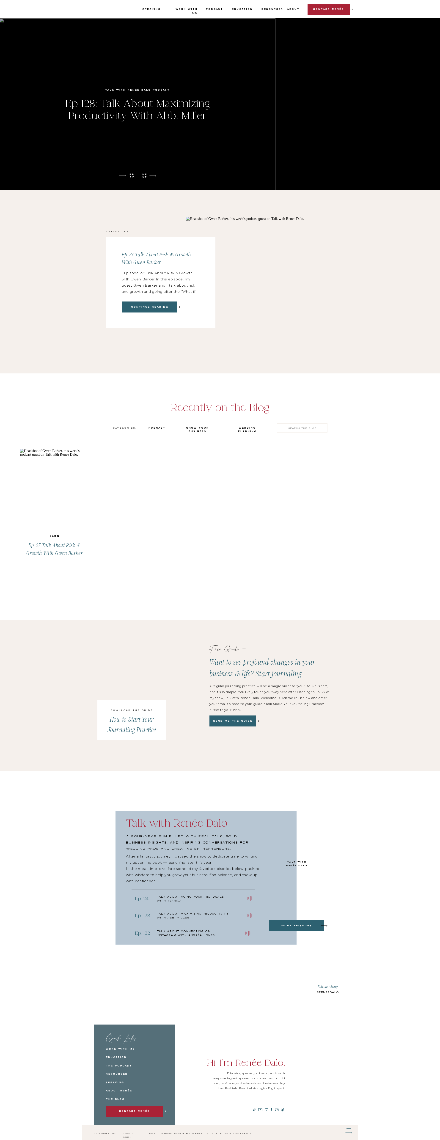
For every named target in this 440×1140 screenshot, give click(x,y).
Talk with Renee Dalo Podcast (137, 89)
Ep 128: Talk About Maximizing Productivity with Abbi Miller (137, 109)
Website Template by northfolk (182, 1133)
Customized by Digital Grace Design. (228, 1133)
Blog (55, 535)
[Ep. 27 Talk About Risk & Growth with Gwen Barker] (177, 306)
